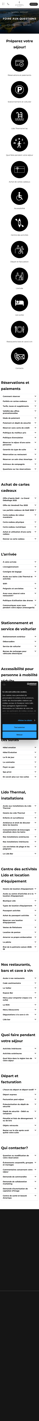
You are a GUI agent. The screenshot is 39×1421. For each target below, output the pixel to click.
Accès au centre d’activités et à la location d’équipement (18, 895)
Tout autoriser (19, 727)
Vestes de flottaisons (12, 927)
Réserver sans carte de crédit (16, 428)
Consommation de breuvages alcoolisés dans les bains (16, 831)
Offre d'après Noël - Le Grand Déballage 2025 (16, 499)
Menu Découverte (11, 1010)
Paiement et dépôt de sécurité (17, 423)
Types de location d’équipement (17, 906)
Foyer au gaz (9, 767)
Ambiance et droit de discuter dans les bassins (16, 824)
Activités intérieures (12, 1049)
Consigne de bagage (12, 572)
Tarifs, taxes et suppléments (16, 406)
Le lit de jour (8, 757)
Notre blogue (19, 1282)
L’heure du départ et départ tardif (18, 1090)
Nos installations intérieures (16, 842)
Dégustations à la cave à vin (16, 1015)
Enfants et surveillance (13, 818)
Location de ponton (11, 932)
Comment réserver (11, 396)
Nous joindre (19, 1232)
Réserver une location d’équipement (13, 921)
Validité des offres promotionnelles (11, 412)
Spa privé (7, 772)
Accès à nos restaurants (14, 978)
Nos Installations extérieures (16, 837)
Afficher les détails (25, 720)
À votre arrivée (9, 562)
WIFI (5, 584)
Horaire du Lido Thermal (14, 813)
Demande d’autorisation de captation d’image (15, 1190)
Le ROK (6, 1005)
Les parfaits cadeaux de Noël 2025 (18, 510)
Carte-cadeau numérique (14, 527)
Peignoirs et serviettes (13, 589)
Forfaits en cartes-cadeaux (15, 401)
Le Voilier (7, 988)
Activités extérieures (12, 1053)
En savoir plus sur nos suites (16, 777)
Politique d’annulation (13, 438)
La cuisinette (9, 762)
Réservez (33, 4)
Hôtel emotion (9, 747)
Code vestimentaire (12, 983)
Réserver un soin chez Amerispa (17, 459)
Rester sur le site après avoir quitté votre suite (16, 1131)
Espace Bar (8, 993)
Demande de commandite (15, 1177)
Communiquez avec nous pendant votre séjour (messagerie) (18, 606)
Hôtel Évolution (10, 752)
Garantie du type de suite (14, 450)
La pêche (7, 942)
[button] (19, 396)
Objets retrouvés (10, 1125)
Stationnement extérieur (14, 637)
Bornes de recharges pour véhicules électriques (14, 652)
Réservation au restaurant (15, 454)
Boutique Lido (9, 901)
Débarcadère (9, 642)
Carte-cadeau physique (13, 522)
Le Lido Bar (8, 854)
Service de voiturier (12, 646)
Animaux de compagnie (14, 464)
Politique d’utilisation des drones (18, 600)
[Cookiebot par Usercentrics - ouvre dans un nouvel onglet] (28, 684)
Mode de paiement (11, 418)
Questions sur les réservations (17, 469)
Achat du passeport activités (16, 915)
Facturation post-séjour (13, 1099)
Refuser (20, 735)
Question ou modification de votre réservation (16, 1157)
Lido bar (6, 1019)
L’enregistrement (11, 567)
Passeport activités (11, 911)
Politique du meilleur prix (14, 433)
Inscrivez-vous (20, 1259)
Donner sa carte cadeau (13, 539)
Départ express (10, 1095)
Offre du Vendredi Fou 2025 (15, 505)
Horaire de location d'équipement (18, 889)
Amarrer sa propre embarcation (17, 937)
